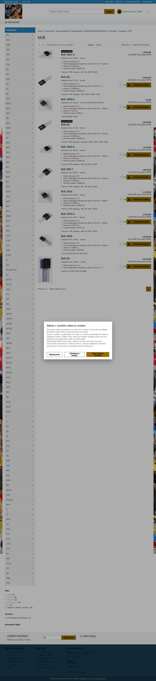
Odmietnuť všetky (74, 354)
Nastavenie (54, 354)
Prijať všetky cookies (97, 354)
